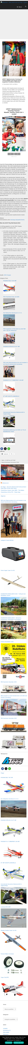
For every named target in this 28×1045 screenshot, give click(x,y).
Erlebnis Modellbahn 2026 (7, 641)
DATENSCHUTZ (7, 1030)
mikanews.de (5, 483)
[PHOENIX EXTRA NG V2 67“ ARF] (9, 354)
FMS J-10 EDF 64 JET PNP (8, 460)
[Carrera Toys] (12, 479)
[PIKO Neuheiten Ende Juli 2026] (9, 304)
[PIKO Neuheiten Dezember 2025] (13, 688)
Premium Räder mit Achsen (7, 953)
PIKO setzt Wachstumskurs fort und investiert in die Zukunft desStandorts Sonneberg (15, 363)
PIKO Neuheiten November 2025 (9, 718)
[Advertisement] (14, 24)
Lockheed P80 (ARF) (6, 907)
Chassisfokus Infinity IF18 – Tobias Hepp (10, 492)
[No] (26, 1040)
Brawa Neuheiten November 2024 (10, 462)
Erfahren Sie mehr (18, 1042)
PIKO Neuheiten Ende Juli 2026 (11, 296)
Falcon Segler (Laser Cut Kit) (8, 570)
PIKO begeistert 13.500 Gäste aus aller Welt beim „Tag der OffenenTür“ (14, 329)
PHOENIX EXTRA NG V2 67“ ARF (11, 346)
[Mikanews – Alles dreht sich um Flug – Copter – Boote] (14, 3)
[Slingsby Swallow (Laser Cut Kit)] (13, 941)
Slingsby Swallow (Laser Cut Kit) (8, 930)
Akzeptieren (9, 1042)
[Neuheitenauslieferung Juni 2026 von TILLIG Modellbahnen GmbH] (9, 439)
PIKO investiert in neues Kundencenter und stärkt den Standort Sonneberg (14, 696)
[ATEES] (12, 764)
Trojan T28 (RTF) (5, 977)
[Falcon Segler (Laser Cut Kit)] (13, 581)
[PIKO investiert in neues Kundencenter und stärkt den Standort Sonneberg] (13, 707)
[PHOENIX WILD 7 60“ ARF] (9, 288)
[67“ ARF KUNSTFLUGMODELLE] (9, 403)
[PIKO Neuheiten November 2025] (13, 726)
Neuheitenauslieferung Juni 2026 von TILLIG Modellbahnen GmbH (14, 430)
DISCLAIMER (6, 1032)
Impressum (5, 1034)
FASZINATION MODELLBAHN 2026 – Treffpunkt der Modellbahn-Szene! (13, 594)
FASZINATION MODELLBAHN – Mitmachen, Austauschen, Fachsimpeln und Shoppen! (11, 618)
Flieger (2, 773)
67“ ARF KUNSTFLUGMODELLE (11, 396)
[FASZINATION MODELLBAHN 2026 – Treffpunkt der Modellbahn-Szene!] (13, 606)
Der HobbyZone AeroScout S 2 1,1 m (12, 312)
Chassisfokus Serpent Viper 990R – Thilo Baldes (12, 490)
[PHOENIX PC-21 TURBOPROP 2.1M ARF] (9, 387)
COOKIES (5, 1028)
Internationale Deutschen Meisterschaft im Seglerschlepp (14, 413)
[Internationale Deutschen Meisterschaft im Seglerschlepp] (9, 421)
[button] (1, 448)
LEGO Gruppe (7, 275)
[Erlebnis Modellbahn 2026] (13, 661)
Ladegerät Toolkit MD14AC (7, 540)
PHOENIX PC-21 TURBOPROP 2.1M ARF (13, 380)
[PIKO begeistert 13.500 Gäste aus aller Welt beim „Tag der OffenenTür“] (9, 338)
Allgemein (3, 496)
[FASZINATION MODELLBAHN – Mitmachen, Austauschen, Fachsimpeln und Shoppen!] (13, 630)
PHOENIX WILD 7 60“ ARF (9, 280)
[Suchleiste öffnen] (25, 7)
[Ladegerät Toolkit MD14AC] (13, 555)
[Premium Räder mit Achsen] (13, 965)
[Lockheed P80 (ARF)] (13, 918)
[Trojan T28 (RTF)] (13, 988)
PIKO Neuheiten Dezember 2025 (9, 682)
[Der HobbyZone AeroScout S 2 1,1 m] (9, 320)
